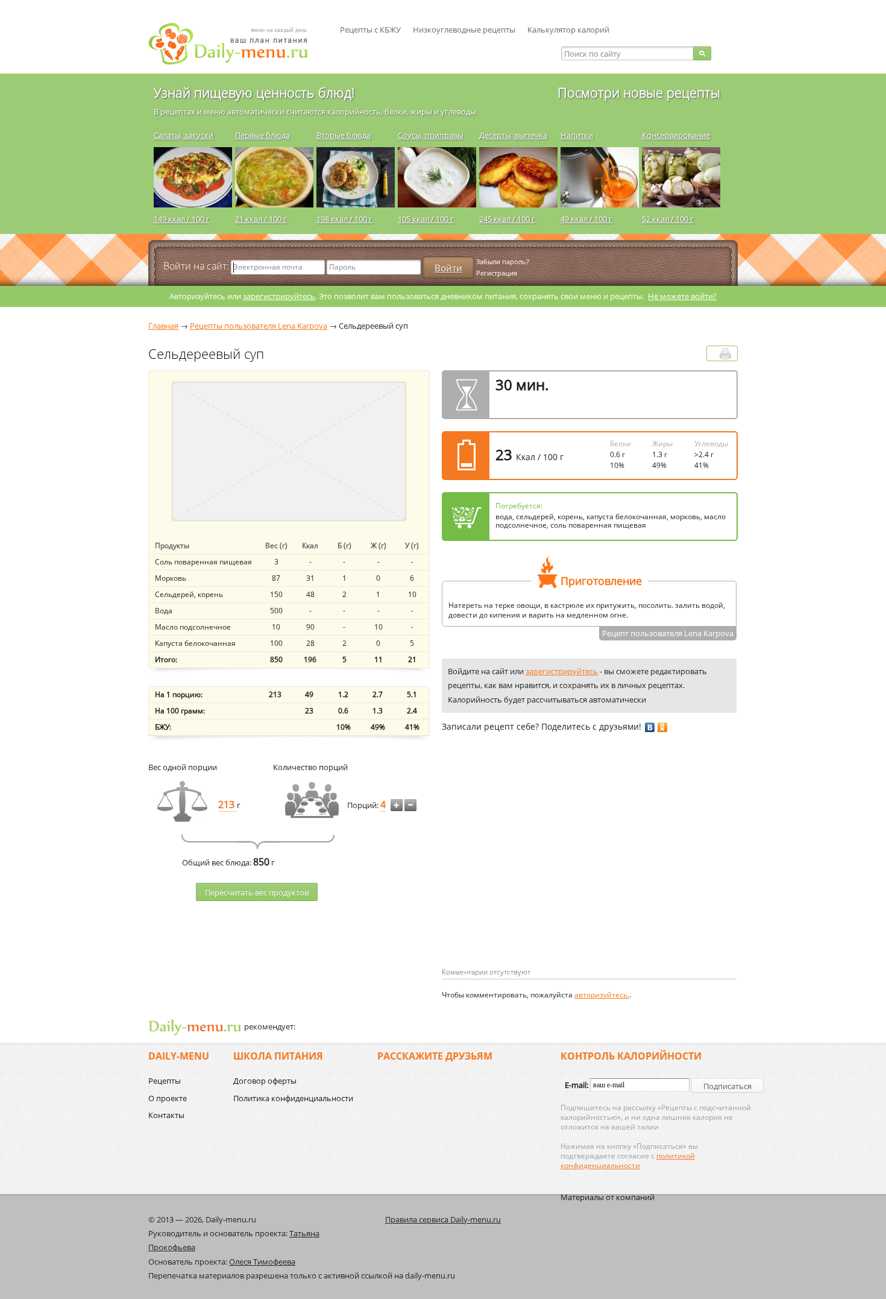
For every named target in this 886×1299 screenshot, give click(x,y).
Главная (163, 325)
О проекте (167, 1098)
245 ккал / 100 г (507, 218)
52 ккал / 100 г (668, 218)
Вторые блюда (343, 135)
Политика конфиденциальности (293, 1098)
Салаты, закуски (183, 135)
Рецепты (164, 1080)
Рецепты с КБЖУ (370, 29)
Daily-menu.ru (235, 44)
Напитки (577, 135)
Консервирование (676, 135)
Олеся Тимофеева (262, 1261)
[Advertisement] (543, 869)
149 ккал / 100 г (182, 218)
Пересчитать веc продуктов (257, 892)
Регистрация (496, 272)
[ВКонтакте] (650, 727)
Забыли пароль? (502, 261)
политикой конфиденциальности (628, 1161)
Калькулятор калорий (568, 29)
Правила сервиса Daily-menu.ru (443, 1219)
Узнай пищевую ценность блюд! (254, 92)
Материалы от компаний (608, 1197)
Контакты (166, 1115)
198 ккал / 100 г (344, 218)
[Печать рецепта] (725, 353)
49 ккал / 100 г (586, 218)
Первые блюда (262, 135)
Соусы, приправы (430, 135)
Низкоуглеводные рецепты (464, 29)
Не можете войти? (682, 296)
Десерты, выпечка (513, 135)
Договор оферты (265, 1080)
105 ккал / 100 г (426, 218)
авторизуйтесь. (601, 995)
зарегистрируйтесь (279, 296)
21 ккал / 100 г (261, 218)
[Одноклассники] (662, 727)
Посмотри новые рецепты (639, 92)
